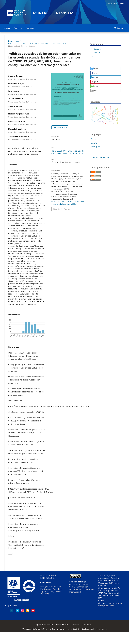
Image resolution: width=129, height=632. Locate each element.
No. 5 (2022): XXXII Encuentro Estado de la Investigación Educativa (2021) (37, 43)
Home (10, 41)
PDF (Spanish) (61, 127)
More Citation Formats (61, 209)
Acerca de (30, 28)
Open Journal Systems (100, 157)
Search (119, 28)
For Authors (95, 53)
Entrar (122, 3)
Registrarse (112, 3)
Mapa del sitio (62, 625)
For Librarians (95, 56)
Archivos (18, 28)
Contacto (87, 625)
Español (93, 143)
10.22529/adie (50, 575)
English (93, 139)
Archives (19, 41)
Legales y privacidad (44, 625)
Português (95, 147)
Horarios (75, 625)
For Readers (95, 49)
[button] (105, 68)
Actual (7, 28)
